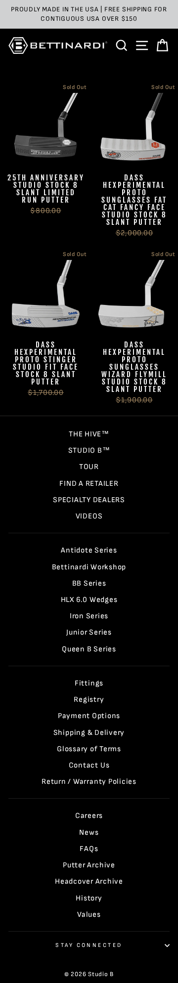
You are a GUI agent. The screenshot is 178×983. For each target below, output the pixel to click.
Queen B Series (89, 649)
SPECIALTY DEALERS (89, 500)
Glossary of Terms (89, 749)
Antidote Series (89, 550)
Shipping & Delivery (89, 732)
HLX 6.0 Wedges (89, 599)
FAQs (89, 849)
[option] (89, 14)
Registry (89, 699)
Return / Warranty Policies (89, 781)
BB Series (89, 583)
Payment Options (89, 716)
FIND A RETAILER (88, 483)
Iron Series (89, 616)
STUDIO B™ (89, 450)
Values (89, 914)
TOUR (89, 466)
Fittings (89, 683)
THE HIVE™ (89, 434)
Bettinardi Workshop (89, 567)
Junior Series (89, 632)
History (89, 898)
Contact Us (89, 765)
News (88, 832)
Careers (89, 815)
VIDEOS (89, 516)
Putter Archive (89, 865)
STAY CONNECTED (88, 945)
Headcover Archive (89, 881)
